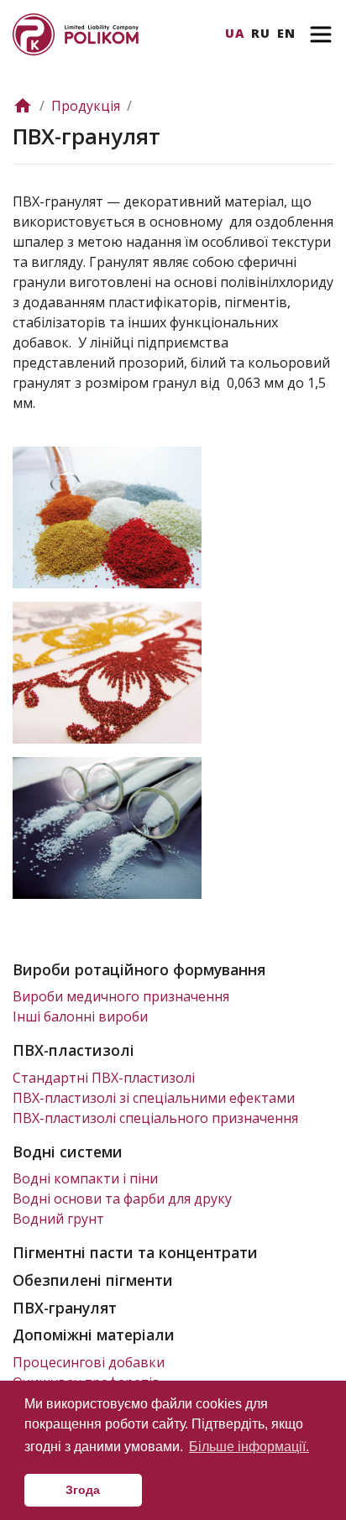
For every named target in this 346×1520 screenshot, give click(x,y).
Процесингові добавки (89, 1362)
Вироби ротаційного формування (139, 969)
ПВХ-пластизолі (73, 1050)
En (286, 33)
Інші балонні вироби (80, 1016)
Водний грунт (58, 1218)
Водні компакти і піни (85, 1178)
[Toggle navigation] (320, 34)
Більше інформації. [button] (249, 1446)
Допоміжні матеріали (94, 1334)
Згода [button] (83, 1489)
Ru (260, 33)
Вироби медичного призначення (121, 996)
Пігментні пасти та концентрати (135, 1252)
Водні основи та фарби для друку (122, 1198)
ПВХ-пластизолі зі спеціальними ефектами (154, 1098)
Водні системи (68, 1151)
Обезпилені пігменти (93, 1280)
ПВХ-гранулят (65, 1308)
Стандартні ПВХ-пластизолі (104, 1077)
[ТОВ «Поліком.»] (76, 33)
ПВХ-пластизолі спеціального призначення (155, 1118)
